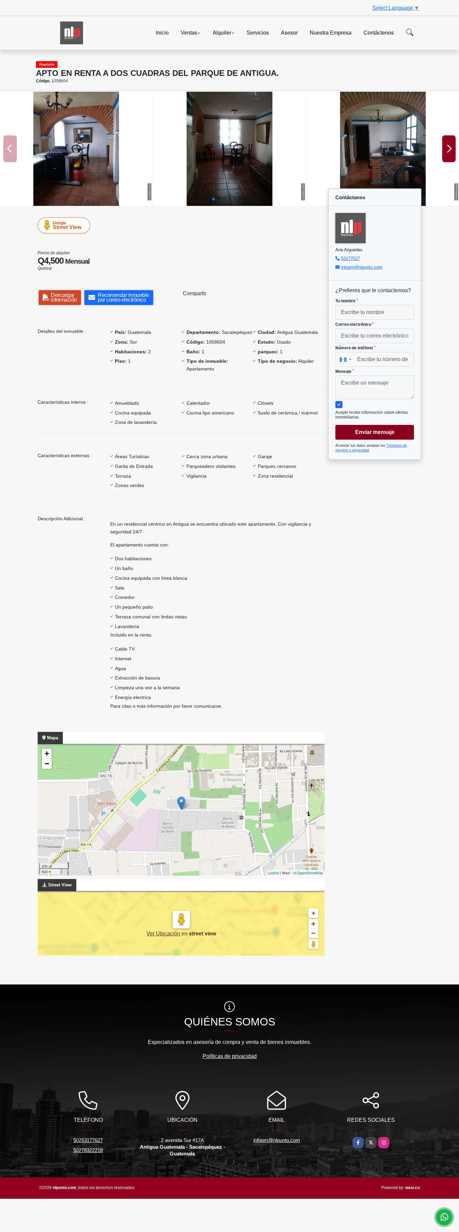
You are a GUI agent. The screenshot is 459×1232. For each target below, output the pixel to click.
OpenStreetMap (310, 872)
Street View (67, 225)
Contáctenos (379, 32)
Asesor (289, 32)
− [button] (47, 763)
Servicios (258, 32)
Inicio (162, 32)
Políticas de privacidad (230, 1056)
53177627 (350, 258)
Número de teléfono (355, 348)
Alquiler (222, 32)
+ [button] (47, 753)
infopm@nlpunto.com (361, 267)
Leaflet (273, 872)
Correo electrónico (354, 324)
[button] (213, 199)
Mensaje (344, 371)
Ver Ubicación (164, 933)
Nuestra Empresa (330, 32)
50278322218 (88, 1150)
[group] (76, 149)
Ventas (189, 32)
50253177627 (88, 1140)
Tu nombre (346, 301)
